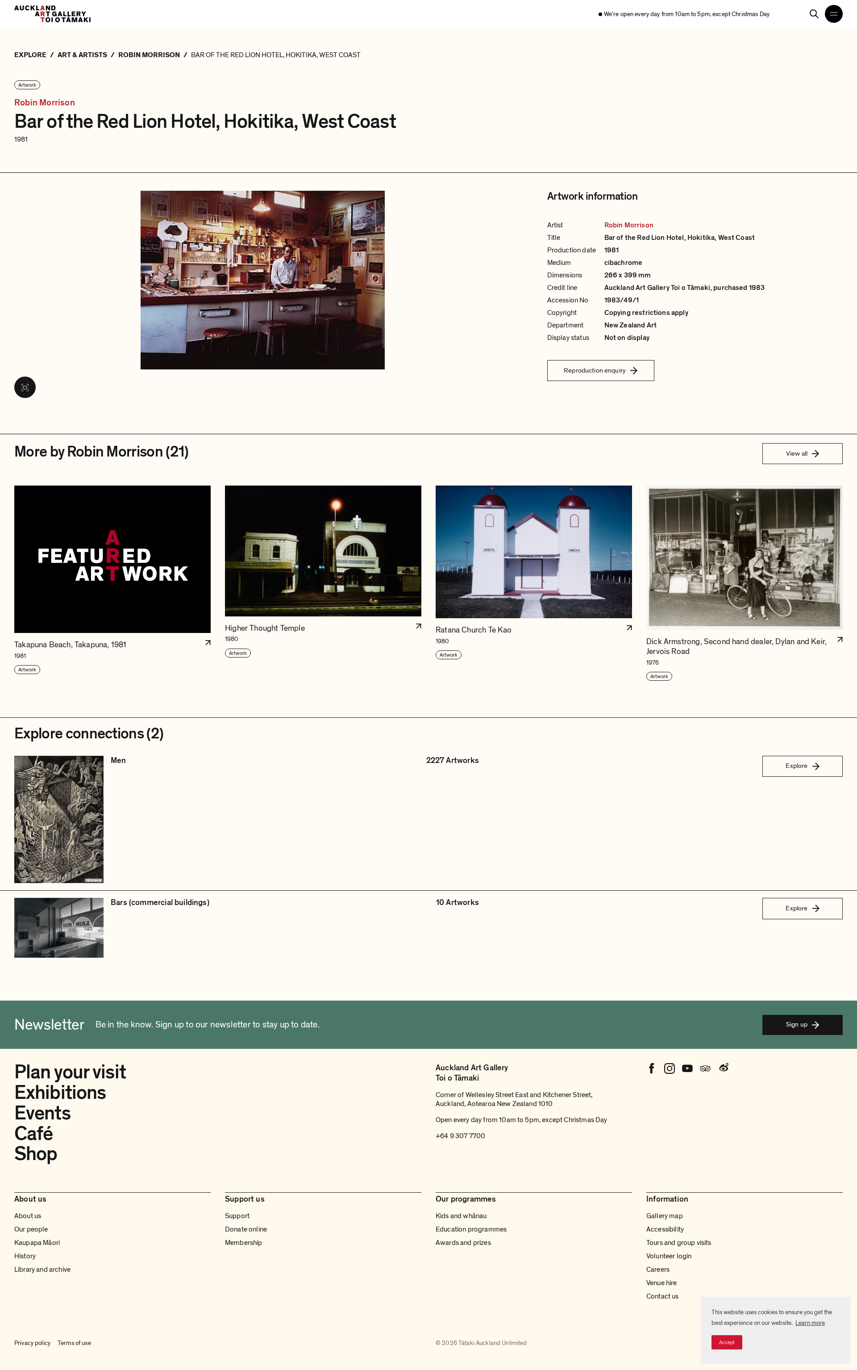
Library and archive (42, 1269)
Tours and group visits (678, 1243)
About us (27, 1216)
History (25, 1256)
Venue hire (661, 1283)
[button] (112, 584)
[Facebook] (651, 1068)
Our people (31, 1229)
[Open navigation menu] (834, 14)
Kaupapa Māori (37, 1243)
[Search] (814, 14)
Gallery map (664, 1216)
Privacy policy (32, 1343)
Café (33, 1134)
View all (796, 453)
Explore (796, 765)
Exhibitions (60, 1093)
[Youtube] (687, 1068)
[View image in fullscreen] (25, 387)
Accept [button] (727, 1342)
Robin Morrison (44, 103)
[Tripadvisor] (705, 1068)
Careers (658, 1269)
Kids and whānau (461, 1216)
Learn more (810, 1323)
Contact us (662, 1296)
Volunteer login (668, 1256)
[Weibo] (723, 1068)
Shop (35, 1154)
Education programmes (471, 1229)
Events (42, 1113)
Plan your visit (70, 1072)
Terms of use (74, 1343)
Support (237, 1216)
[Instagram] (669, 1068)
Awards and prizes (463, 1243)
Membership (243, 1243)
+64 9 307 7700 (460, 1136)
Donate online (246, 1229)
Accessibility (665, 1229)
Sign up (796, 1024)
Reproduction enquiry (595, 370)
